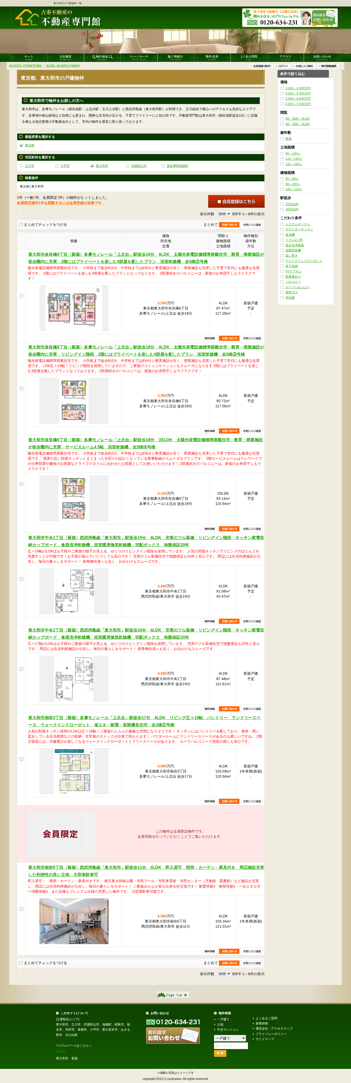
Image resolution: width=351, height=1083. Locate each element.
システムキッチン (297, 224)
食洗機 (290, 235)
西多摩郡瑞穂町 (177, 166)
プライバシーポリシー (271, 1034)
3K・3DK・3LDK (297, 118)
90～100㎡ (293, 153)
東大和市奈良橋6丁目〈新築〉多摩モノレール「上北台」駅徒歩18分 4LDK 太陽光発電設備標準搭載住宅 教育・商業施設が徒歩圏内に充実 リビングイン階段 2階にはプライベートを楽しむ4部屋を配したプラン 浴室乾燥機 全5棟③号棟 (146, 350)
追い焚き (291, 255)
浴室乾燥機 (293, 250)
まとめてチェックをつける (45, 224)
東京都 (29, 145)
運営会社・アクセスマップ (274, 1028)
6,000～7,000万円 (298, 104)
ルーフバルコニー (297, 287)
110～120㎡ (293, 159)
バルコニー (293, 282)
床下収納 (291, 266)
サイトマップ (265, 1039)
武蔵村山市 (139, 166)
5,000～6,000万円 (298, 98)
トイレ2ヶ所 (294, 240)
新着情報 (262, 1023)
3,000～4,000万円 (298, 88)
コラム (60, 1050)
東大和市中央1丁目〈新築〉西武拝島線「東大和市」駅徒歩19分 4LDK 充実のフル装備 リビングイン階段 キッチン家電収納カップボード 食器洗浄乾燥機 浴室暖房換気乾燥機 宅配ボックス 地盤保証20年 (146, 541)
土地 (220, 1024)
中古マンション (228, 1029)
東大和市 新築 (67, 1058)
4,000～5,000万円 (298, 93)
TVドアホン (293, 271)
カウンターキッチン (299, 229)
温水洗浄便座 (294, 245)
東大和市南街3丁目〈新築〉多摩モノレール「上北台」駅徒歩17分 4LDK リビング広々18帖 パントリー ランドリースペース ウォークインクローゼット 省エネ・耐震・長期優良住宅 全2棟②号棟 (144, 721)
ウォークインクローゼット (303, 261)
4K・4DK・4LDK (297, 124)
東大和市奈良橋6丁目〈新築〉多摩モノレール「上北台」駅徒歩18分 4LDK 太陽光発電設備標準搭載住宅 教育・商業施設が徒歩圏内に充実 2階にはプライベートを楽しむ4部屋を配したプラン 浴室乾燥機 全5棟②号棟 (146, 258)
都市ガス (291, 292)
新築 (288, 138)
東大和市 (102, 166)
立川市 (29, 166)
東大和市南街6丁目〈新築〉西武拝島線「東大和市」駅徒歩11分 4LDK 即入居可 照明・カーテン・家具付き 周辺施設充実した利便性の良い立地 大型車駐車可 (146, 871)
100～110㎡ (293, 189)
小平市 (65, 166)
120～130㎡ (293, 164)
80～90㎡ (292, 179)
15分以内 (291, 204)
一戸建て (223, 1019)
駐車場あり (293, 276)
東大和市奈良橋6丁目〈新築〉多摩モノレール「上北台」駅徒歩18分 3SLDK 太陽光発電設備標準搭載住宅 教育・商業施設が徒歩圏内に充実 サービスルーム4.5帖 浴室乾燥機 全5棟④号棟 (145, 443)
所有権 (290, 297)
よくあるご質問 (266, 1018)
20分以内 (291, 209)
